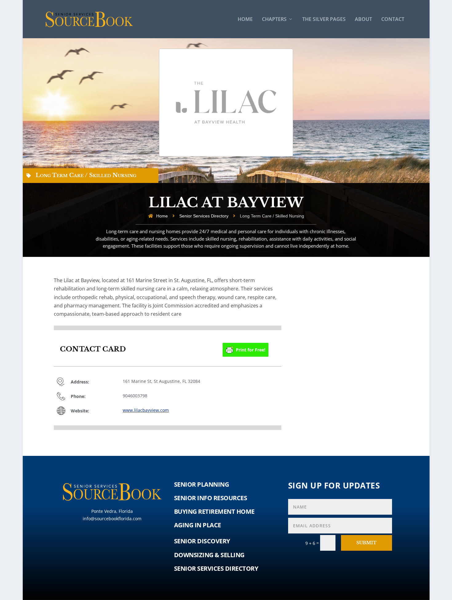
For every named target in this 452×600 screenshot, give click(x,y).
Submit (366, 542)
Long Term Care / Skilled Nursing (86, 175)
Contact (392, 19)
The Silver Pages (324, 19)
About (363, 19)
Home (245, 19)
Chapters (274, 19)
